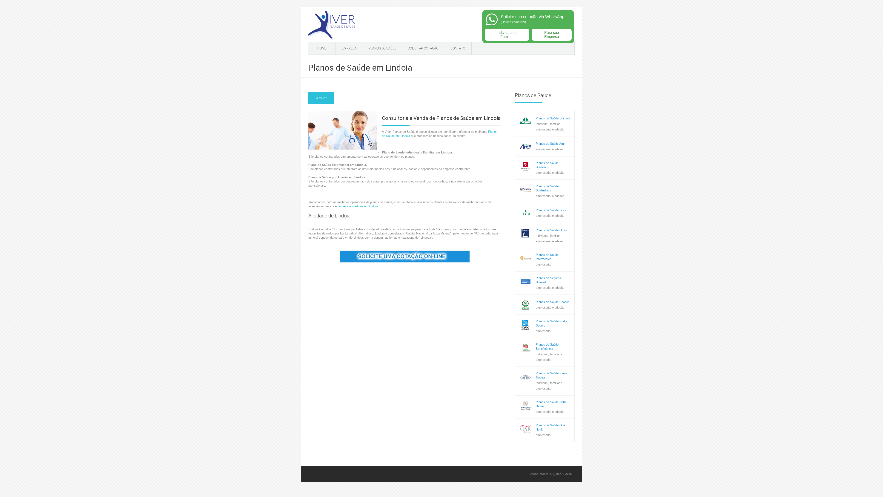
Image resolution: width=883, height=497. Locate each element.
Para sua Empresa (551, 35)
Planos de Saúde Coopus (553, 302)
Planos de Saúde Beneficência (547, 346)
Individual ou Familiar (507, 35)
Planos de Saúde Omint (552, 230)
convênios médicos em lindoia (358, 206)
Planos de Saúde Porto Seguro (551, 323)
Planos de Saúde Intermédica (547, 257)
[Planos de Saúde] (331, 26)
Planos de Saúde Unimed (553, 118)
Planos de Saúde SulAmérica (547, 188)
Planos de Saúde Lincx (551, 210)
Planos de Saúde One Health (550, 427)
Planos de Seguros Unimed (548, 280)
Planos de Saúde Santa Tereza (551, 375)
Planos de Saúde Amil (550, 143)
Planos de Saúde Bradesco (547, 165)
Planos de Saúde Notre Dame (551, 404)
